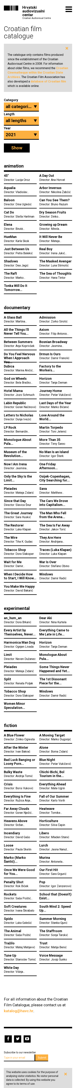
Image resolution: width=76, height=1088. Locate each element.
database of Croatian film (48, 81)
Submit (42, 1057)
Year (7, 128)
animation (14, 166)
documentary (17, 307)
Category (10, 100)
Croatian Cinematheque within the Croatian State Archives (38, 72)
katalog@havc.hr (18, 1011)
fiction (10, 725)
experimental (17, 608)
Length (9, 114)
